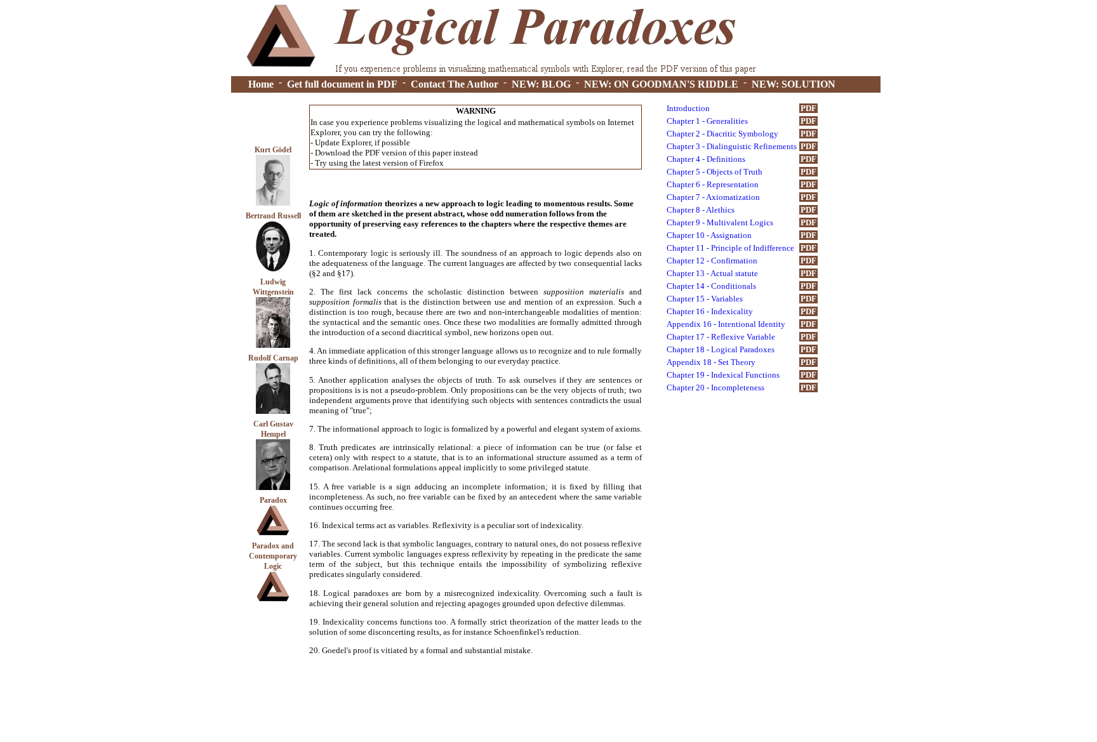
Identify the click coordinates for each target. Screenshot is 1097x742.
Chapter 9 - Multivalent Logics (720, 222)
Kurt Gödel (273, 149)
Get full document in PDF (342, 84)
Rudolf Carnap (273, 358)
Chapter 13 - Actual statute (712, 273)
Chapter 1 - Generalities (707, 121)
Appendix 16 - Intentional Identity (726, 324)
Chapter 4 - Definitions (706, 159)
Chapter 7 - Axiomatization (713, 197)
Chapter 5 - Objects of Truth (714, 171)
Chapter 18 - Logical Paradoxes (721, 349)
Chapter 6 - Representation (713, 184)
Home (261, 84)
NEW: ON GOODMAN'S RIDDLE (661, 84)
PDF (808, 108)
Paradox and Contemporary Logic (273, 556)
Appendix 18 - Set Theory (711, 362)
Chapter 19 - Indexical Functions (723, 375)
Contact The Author (454, 84)
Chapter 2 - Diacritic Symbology (722, 133)
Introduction (688, 108)
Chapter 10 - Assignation (709, 235)
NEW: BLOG (541, 84)
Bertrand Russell (273, 215)
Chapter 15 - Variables (705, 298)
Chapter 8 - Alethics (701, 210)
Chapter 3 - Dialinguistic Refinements (732, 146)
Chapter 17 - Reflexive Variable (721, 336)
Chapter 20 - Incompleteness (715, 387)
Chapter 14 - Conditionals (711, 286)
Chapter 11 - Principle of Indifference (730, 248)
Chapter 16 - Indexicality (710, 311)
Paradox (273, 500)
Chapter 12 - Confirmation (712, 260)
